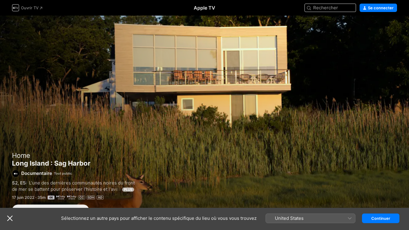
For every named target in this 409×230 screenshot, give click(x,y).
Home (21, 155)
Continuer (380, 218)
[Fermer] (10, 218)
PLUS (128, 189)
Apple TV (204, 8)
